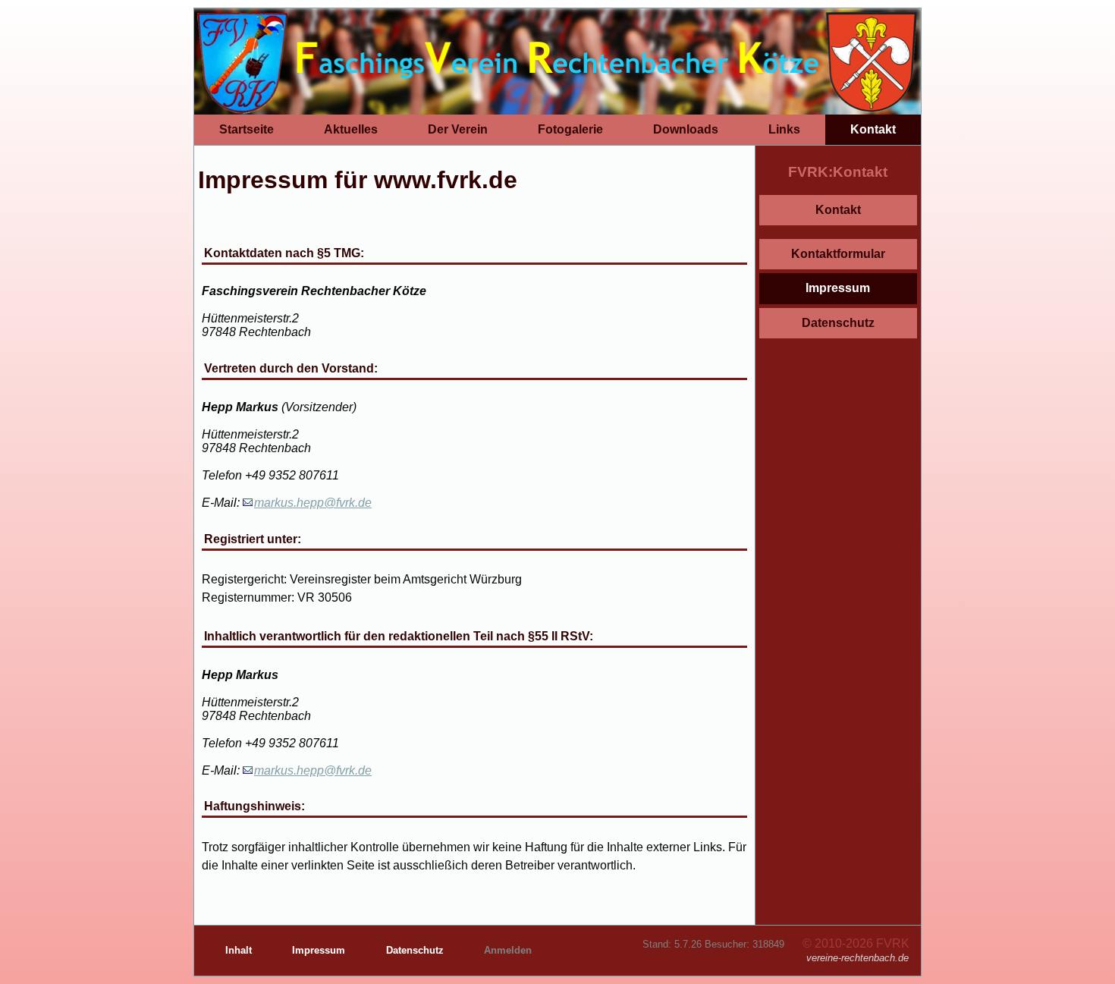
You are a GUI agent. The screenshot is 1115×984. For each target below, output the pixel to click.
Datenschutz (838, 322)
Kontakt (873, 129)
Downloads (685, 129)
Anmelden (508, 950)
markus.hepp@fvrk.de (313, 502)
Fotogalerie (570, 129)
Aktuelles (351, 129)
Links (784, 129)
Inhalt (240, 950)
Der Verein (458, 129)
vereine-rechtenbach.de (857, 958)
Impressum (838, 287)
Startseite (246, 129)
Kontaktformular (838, 253)
